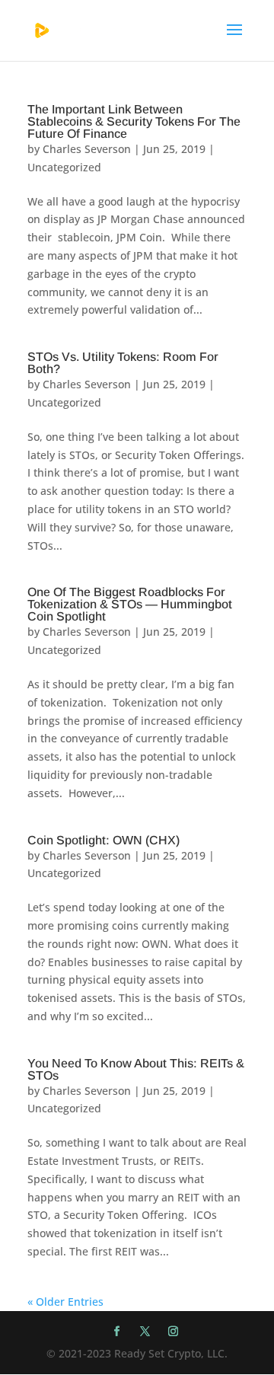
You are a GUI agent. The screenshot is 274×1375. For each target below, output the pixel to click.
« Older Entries (65, 1301)
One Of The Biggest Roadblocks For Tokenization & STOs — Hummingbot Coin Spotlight (129, 604)
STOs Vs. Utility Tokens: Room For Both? (122, 362)
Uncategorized (64, 167)
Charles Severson (87, 149)
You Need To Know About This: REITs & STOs (135, 1069)
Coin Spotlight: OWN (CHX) (103, 840)
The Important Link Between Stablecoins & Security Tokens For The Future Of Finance (134, 121)
